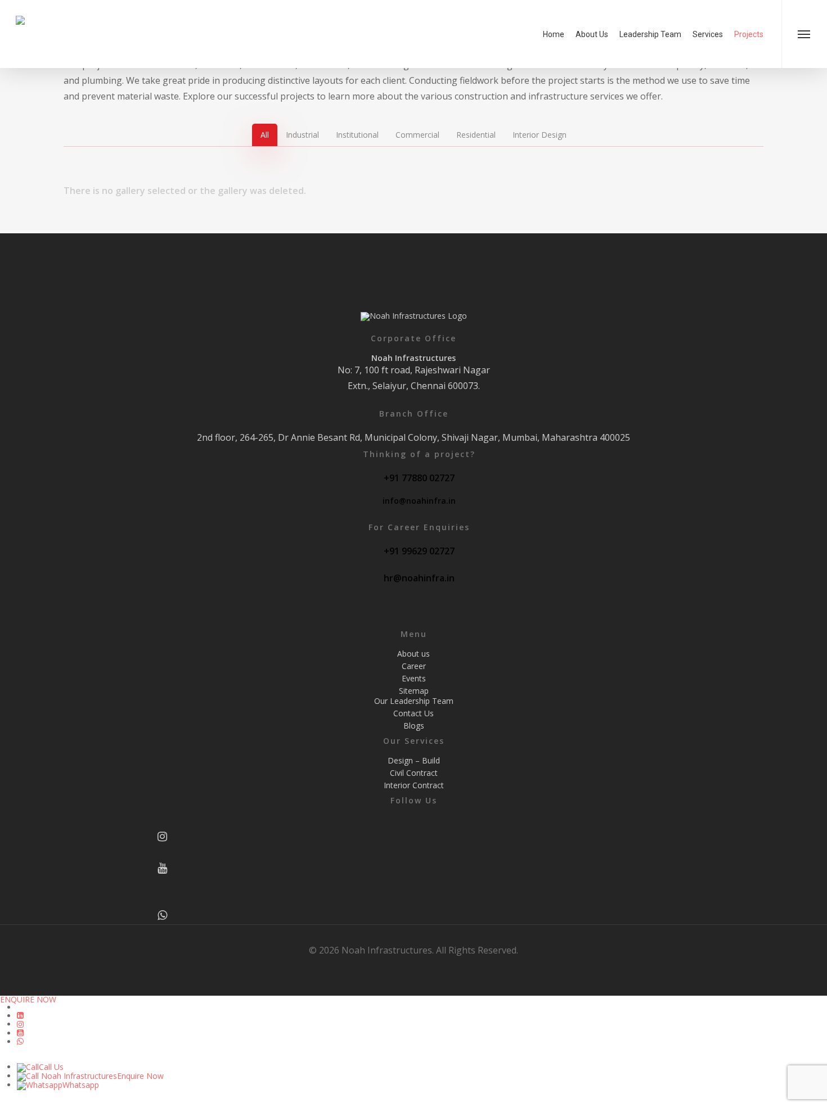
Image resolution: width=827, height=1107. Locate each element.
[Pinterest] (163, 900)
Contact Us (413, 713)
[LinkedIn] (163, 853)
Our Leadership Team (413, 701)
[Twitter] (163, 885)
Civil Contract (414, 773)
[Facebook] (163, 822)
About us (413, 654)
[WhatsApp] (163, 916)
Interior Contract (414, 785)
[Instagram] (163, 837)
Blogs (413, 726)
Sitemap (414, 691)
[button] (804, 34)
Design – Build (414, 761)
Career (414, 666)
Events (414, 679)
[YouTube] (163, 869)
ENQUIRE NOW (28, 999)
